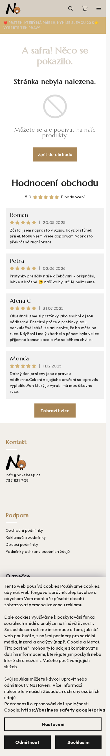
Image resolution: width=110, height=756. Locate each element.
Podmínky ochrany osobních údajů (38, 551)
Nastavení (53, 724)
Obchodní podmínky (24, 530)
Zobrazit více (55, 410)
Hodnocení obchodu (55, 183)
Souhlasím (78, 742)
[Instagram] (21, 490)
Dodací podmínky (22, 544)
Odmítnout (27, 742)
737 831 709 (17, 480)
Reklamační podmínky (26, 537)
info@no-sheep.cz (23, 474)
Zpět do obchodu (55, 154)
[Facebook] (10, 490)
